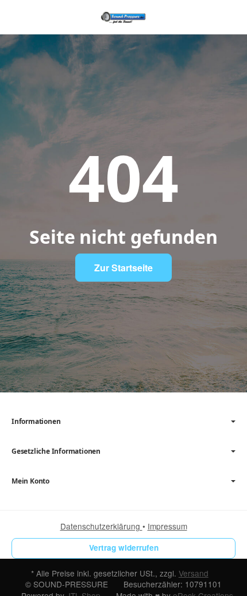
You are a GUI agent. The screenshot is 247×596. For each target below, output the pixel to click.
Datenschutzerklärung (101, 526)
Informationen (35, 421)
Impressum (167, 526)
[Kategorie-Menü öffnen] (19, 16)
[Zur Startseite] (123, 17)
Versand (194, 573)
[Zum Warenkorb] (227, 17)
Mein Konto (30, 481)
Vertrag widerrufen (124, 547)
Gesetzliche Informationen (56, 451)
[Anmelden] (206, 17)
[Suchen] (44, 17)
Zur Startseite (123, 267)
